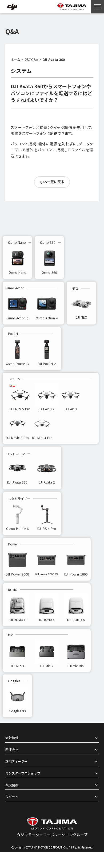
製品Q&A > (33, 59)
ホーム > (17, 59)
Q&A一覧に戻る (52, 181)
